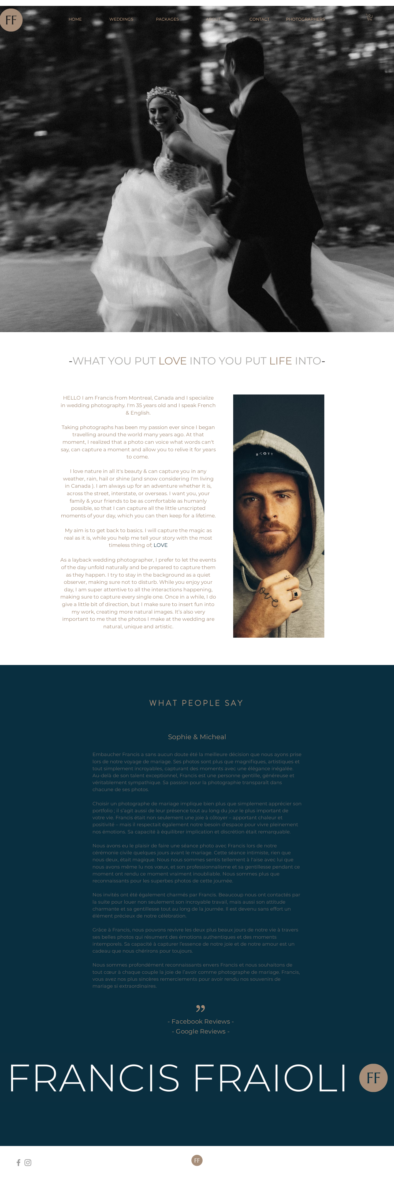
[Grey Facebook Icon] (18, 1162)
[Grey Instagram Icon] (27, 1162)
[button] (370, 17)
